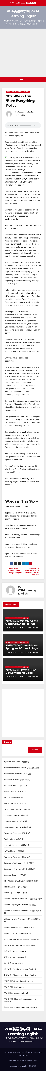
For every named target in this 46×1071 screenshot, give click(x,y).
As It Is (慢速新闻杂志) (13, 797)
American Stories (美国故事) (16, 785)
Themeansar (22, 1055)
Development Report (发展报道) (17, 809)
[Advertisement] (23, 53)
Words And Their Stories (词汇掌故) (18, 91)
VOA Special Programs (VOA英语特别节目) (22, 939)
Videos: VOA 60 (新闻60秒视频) (17, 933)
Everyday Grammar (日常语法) (17, 833)
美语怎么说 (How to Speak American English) (20, 1000)
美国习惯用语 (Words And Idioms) (18, 981)
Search (7, 742)
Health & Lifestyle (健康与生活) (17, 845)
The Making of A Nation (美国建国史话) (21, 881)
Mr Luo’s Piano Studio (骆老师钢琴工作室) (23, 1061)
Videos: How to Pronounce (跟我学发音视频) (22, 920)
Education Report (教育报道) (16, 821)
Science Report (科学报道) (15, 875)
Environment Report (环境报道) (17, 827)
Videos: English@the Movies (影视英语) (20, 905)
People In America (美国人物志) (17, 857)
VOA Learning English (25, 112)
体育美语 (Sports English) (15, 951)
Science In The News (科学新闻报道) (20, 869)
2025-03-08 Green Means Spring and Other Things (21, 647)
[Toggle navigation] (21, 79)
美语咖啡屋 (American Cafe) (16, 993)
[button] (39, 79)
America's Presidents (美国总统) (17, 774)
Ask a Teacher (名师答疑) (15, 803)
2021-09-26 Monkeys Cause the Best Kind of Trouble (32, 572)
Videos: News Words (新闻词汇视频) (19, 927)
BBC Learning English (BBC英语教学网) (23, 1066)
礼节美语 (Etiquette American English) (20, 975)
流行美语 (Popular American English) (20, 969)
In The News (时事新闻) (14, 851)
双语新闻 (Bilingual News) (15, 957)
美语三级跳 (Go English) (14, 987)
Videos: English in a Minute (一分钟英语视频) (23, 899)
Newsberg (36, 1052)
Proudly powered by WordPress (15, 1052)
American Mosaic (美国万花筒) (17, 779)
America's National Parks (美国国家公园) (21, 768)
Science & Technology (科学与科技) (19, 863)
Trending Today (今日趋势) (15, 893)
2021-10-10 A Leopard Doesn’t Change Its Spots (14, 571)
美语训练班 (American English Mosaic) (20, 1007)
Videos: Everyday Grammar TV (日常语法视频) (22, 912)
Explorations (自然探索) (14, 839)
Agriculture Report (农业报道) (16, 762)
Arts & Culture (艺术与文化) (15, 791)
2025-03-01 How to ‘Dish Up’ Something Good (20, 671)
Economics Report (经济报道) (16, 815)
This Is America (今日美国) (15, 887)
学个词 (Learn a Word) (13, 963)
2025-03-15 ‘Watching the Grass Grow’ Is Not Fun (21, 622)
